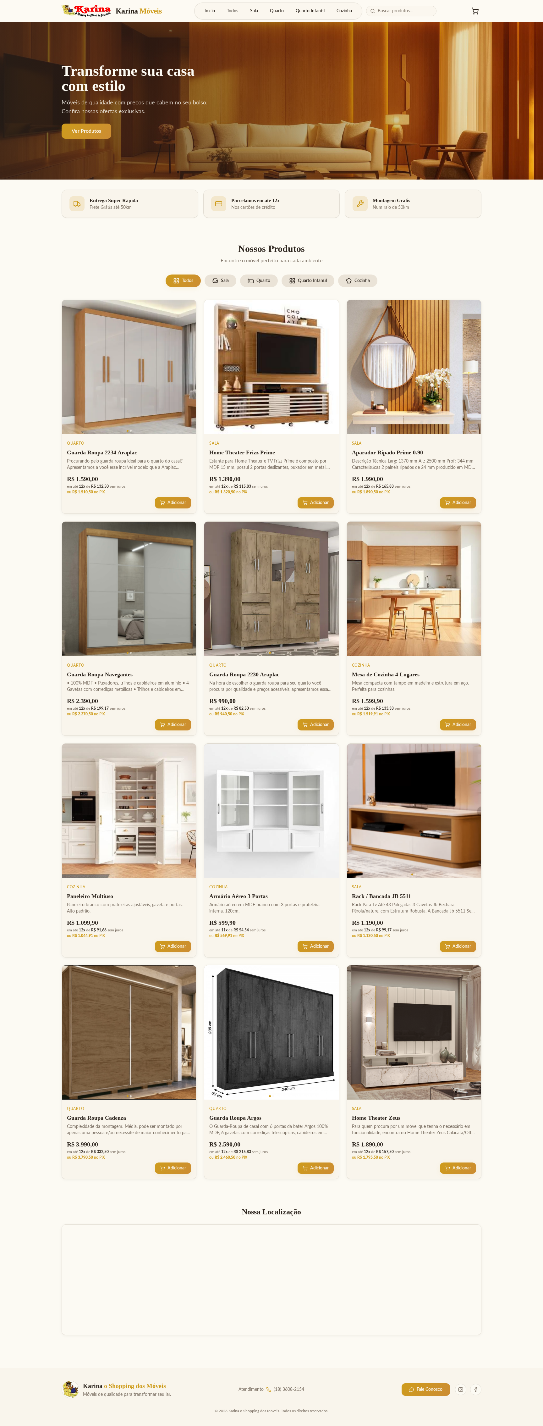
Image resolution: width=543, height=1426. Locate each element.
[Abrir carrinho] (475, 11)
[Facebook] (475, 1389)
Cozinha (344, 11)
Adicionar (176, 503)
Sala (254, 11)
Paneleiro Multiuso (90, 896)
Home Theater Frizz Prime (242, 452)
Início (210, 11)
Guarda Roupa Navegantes (100, 674)
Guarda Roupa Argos (235, 1118)
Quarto (277, 11)
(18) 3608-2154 (289, 1389)
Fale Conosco (429, 1389)
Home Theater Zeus (376, 1118)
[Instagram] (460, 1389)
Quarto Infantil (310, 11)
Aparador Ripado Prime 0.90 (387, 452)
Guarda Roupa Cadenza (96, 1118)
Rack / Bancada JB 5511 (381, 896)
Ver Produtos (86, 131)
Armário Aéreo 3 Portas (238, 896)
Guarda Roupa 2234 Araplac (102, 452)
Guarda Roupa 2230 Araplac (244, 674)
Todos (232, 11)
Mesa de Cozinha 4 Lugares (386, 674)
